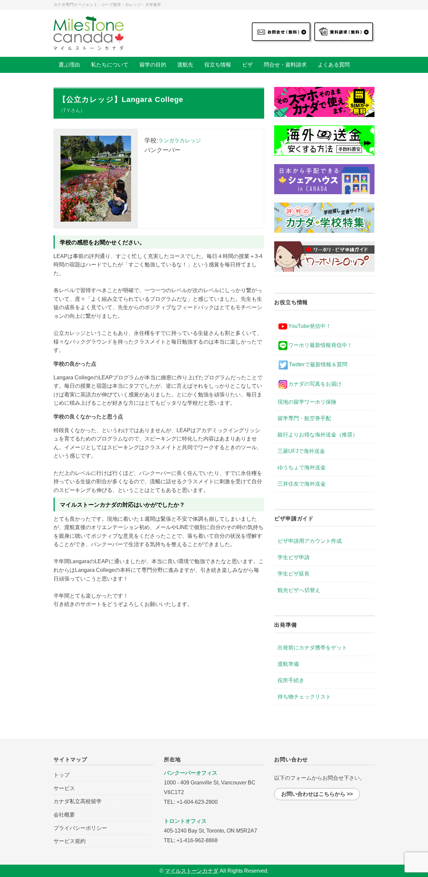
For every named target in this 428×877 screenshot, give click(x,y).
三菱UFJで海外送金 (301, 451)
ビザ (247, 65)
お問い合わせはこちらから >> (317, 794)
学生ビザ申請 (294, 557)
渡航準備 (288, 664)
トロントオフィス (185, 821)
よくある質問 (334, 65)
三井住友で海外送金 (302, 484)
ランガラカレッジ (179, 140)
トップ (62, 775)
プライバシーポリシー (80, 828)
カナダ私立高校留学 (78, 801)
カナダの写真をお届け (315, 384)
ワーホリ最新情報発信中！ (320, 345)
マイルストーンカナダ (191, 871)
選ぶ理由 (69, 65)
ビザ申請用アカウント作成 (310, 541)
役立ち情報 (217, 65)
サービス (64, 788)
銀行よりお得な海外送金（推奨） (318, 434)
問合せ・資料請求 (285, 65)
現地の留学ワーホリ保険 (307, 402)
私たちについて (109, 65)
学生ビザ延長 (294, 574)
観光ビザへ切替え (299, 590)
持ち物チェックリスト (304, 697)
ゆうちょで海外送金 (302, 467)
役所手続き (291, 680)
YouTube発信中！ (309, 326)
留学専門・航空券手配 (304, 418)
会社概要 (64, 815)
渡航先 (185, 65)
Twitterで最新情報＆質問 (318, 364)
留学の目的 (152, 65)
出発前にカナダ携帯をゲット (312, 647)
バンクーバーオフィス (190, 773)
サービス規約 (70, 841)
